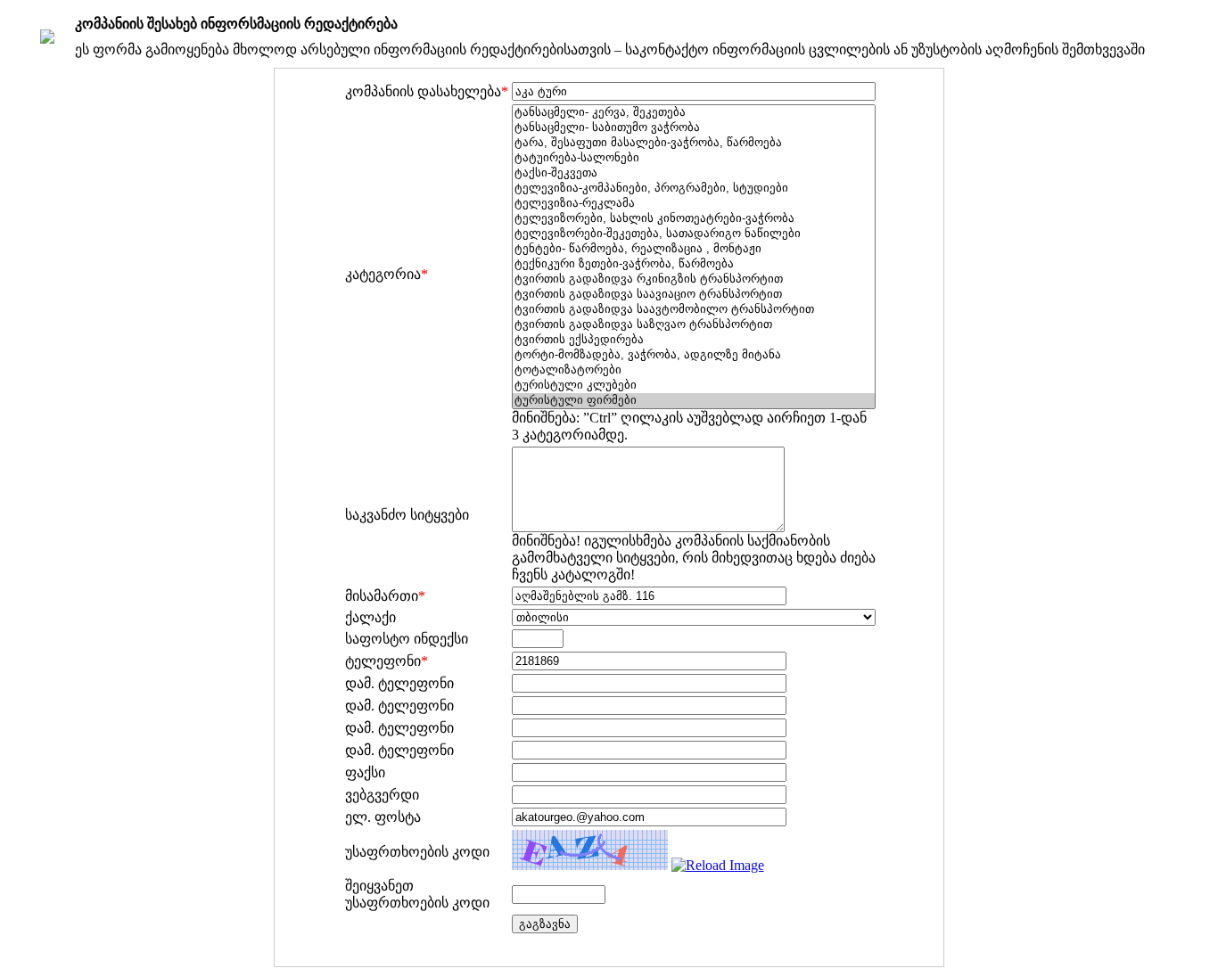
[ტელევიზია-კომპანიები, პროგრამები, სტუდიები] (694, 188)
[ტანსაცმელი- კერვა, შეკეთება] (694, 112)
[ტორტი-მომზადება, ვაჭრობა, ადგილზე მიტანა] (694, 355)
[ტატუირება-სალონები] (694, 158)
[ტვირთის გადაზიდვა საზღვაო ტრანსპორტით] (694, 325)
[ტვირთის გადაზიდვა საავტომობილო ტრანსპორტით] (694, 309)
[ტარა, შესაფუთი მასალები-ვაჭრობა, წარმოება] (694, 143)
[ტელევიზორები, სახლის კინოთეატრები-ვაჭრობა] (694, 218)
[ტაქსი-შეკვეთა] (694, 173)
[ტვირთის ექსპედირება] (694, 340)
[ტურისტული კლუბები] (694, 385)
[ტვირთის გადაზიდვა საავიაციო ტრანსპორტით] (694, 294)
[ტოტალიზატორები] (694, 370)
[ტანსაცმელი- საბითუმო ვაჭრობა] (694, 127)
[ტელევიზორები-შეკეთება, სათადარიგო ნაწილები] (694, 234)
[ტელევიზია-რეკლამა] (694, 203)
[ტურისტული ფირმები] (694, 400)
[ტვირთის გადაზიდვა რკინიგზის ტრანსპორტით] (694, 279)
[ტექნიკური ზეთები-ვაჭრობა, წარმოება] (694, 264)
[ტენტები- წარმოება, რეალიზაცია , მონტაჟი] (694, 249)
